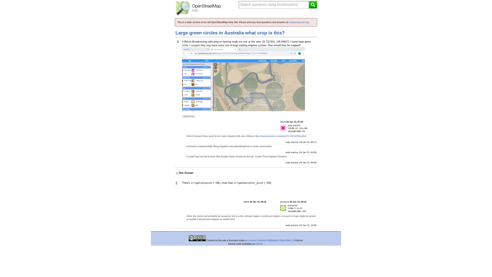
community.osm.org (299, 22)
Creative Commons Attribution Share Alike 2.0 (271, 240)
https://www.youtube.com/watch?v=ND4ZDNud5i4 (280, 136)
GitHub (259, 244)
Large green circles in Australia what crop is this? (230, 32)
